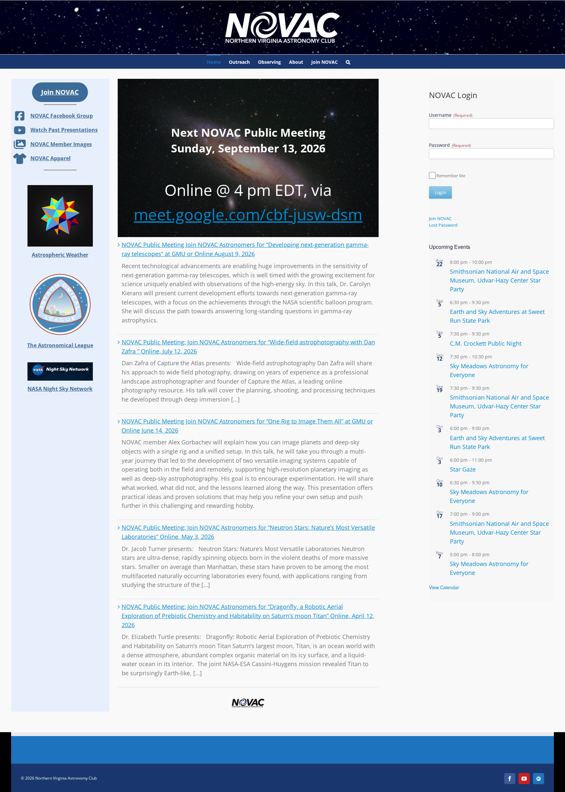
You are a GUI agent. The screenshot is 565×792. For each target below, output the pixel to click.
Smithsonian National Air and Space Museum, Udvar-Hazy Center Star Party (499, 280)
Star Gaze (463, 469)
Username (450, 115)
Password (450, 145)
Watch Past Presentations (64, 129)
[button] (348, 62)
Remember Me (451, 176)
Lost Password (443, 225)
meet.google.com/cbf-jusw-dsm (248, 214)
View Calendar (444, 587)
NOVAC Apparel (50, 158)
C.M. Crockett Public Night (486, 343)
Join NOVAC (440, 218)
